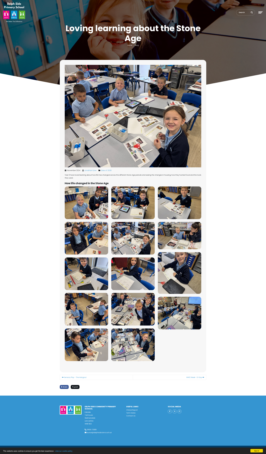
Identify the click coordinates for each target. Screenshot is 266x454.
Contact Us (130, 416)
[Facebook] (170, 411)
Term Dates (130, 413)
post (76, 387)
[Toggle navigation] (260, 12)
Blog (137, 45)
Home (129, 45)
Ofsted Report (132, 410)
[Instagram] (179, 411)
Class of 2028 (106, 170)
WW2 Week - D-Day (194, 377)
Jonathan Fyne (90, 170)
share (64, 387)
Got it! (256, 450)
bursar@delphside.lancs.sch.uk (99, 432)
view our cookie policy (63, 451)
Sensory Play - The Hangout (75, 377)
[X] (175, 411)
